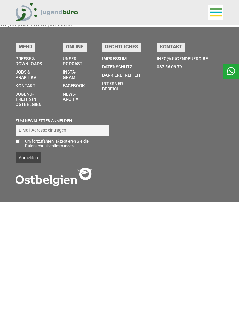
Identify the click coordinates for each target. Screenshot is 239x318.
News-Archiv (70, 97)
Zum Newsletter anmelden (44, 120)
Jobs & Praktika (26, 75)
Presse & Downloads (29, 61)
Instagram (70, 75)
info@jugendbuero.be (182, 58)
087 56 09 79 (169, 66)
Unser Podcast (72, 61)
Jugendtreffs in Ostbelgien (29, 99)
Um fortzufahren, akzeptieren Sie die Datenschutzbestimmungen (57, 143)
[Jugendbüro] (47, 12)
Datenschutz (117, 66)
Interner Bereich (112, 86)
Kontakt (25, 85)
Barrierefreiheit (121, 75)
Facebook (74, 85)
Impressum (114, 58)
